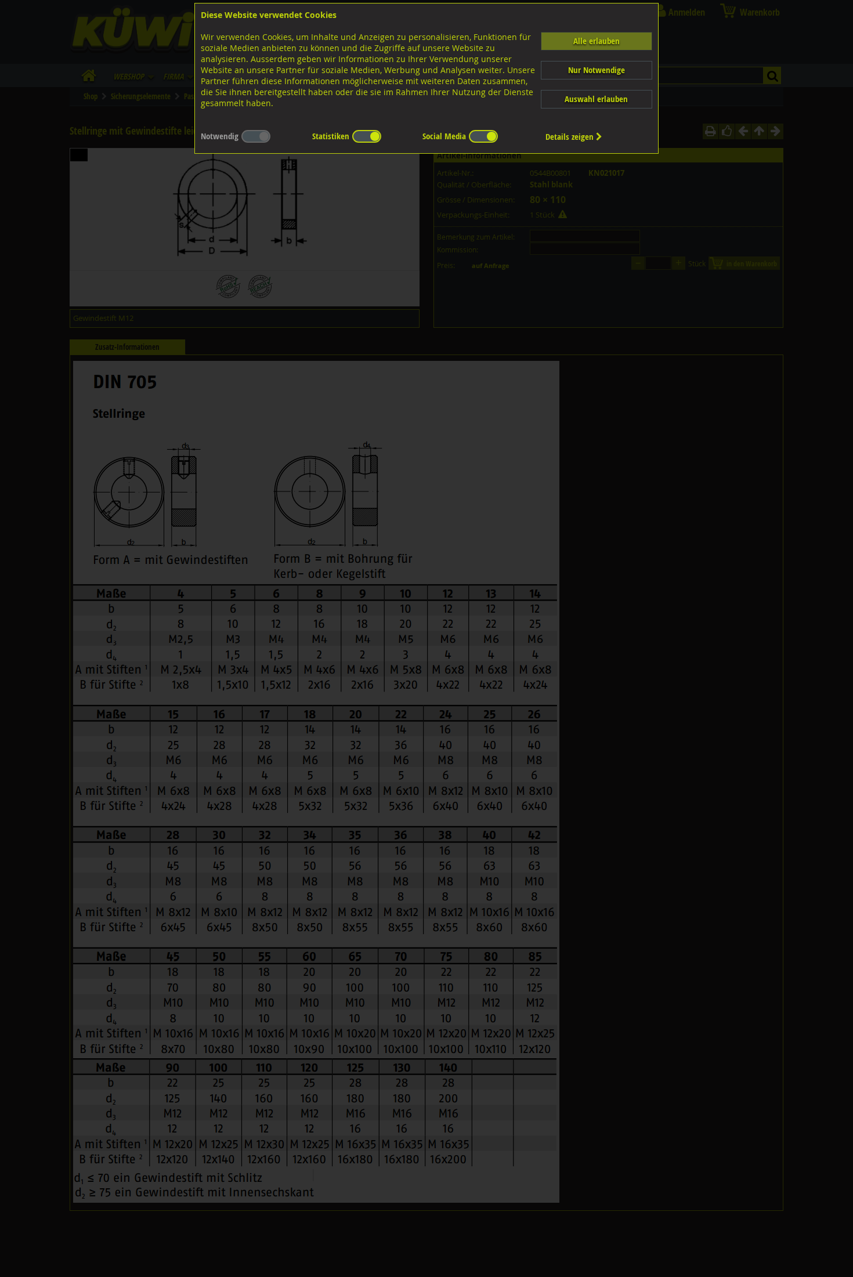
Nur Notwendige (596, 70)
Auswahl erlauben (596, 99)
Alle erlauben (596, 41)
